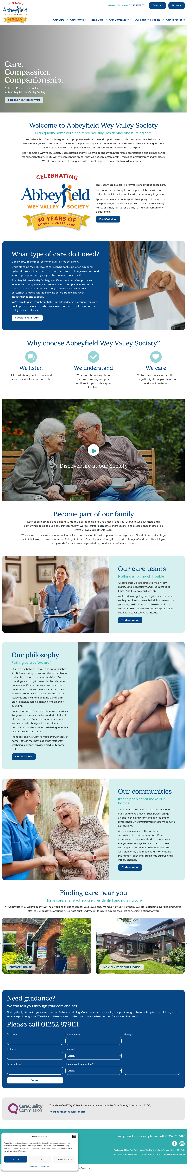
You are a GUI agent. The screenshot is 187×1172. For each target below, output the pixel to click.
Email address (14, 1064)
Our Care (58, 19)
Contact (158, 5)
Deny (40, 1159)
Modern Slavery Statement (79, 1168)
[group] (46, 946)
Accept (16, 1159)
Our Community (119, 19)
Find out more (130, 620)
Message (128, 1034)
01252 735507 (136, 5)
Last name (13, 1049)
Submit (35, 1080)
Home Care (96, 19)
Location (70, 1049)
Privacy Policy (44, 1166)
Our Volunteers (175, 19)
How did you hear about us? (79, 1064)
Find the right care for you (24, 99)
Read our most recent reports (67, 1111)
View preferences (64, 1159)
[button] (73, 1136)
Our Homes (77, 19)
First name (13, 1034)
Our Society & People (147, 19)
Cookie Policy (34, 1166)
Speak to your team (27, 317)
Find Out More (108, 219)
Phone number (73, 1034)
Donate (176, 5)
